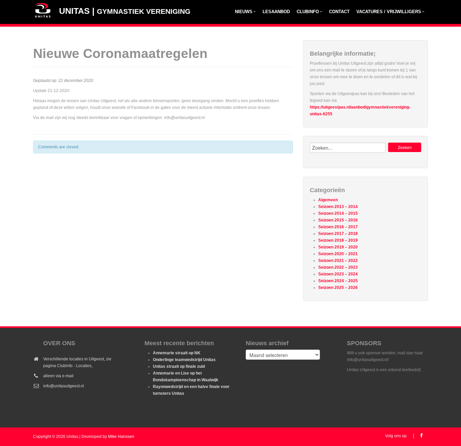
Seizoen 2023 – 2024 (338, 274)
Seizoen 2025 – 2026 (338, 287)
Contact (339, 11)
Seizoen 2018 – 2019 (338, 240)
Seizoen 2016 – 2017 (338, 227)
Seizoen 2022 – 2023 (338, 267)
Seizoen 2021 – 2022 (338, 260)
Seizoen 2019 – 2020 (338, 247)
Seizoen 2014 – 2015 (338, 213)
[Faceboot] (421, 435)
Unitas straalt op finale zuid (179, 366)
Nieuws (243, 11)
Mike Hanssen (121, 436)
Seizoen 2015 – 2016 (338, 220)
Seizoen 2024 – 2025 (338, 280)
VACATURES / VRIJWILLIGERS (388, 11)
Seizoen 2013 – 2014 (338, 206)
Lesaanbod (276, 11)
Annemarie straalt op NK (176, 353)
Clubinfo (308, 11)
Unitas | (124, 11)
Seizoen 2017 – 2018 (338, 233)
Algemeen (328, 200)
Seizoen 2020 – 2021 (338, 253)
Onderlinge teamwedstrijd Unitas (184, 359)
